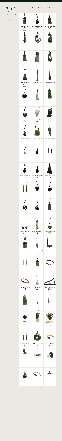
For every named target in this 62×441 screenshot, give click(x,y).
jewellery (34, 10)
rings (38, 10)
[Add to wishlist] (30, 32)
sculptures (41, 10)
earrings (36, 10)
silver (32, 10)
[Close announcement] (60, 1)
